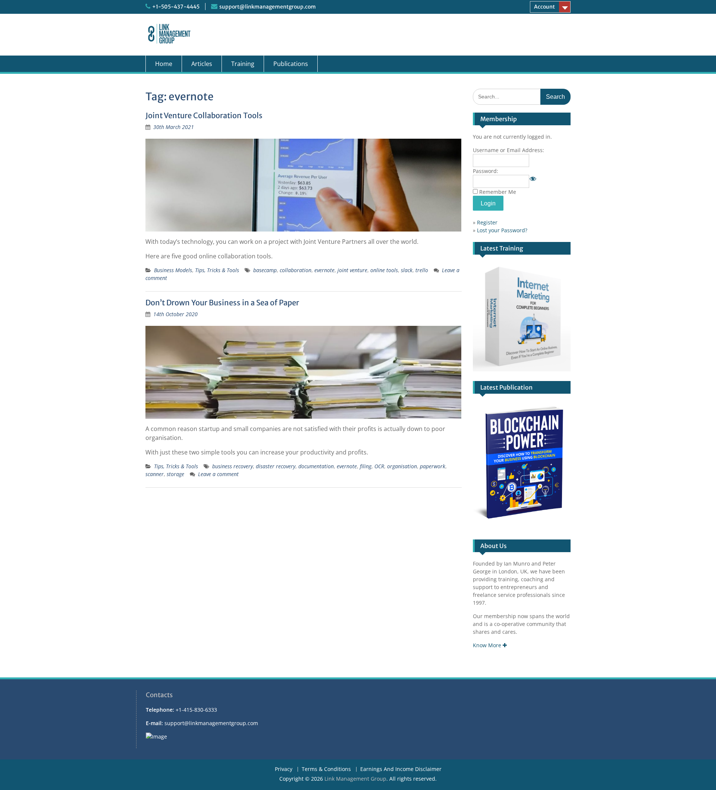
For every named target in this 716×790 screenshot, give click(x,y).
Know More (488, 645)
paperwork (432, 466)
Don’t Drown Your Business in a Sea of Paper (222, 302)
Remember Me (497, 191)
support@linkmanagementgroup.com (267, 6)
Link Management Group (355, 778)
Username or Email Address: (508, 150)
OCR (379, 466)
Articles (201, 64)
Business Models (173, 270)
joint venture (352, 270)
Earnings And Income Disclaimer (401, 769)
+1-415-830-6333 (196, 709)
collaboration (295, 270)
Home (163, 64)
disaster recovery (275, 466)
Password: (485, 170)
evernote (324, 270)
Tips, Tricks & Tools (217, 270)
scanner (154, 474)
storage (175, 474)
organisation (402, 466)
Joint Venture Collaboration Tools (204, 115)
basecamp (265, 270)
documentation (316, 466)
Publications (290, 64)
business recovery (232, 466)
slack (406, 270)
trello (421, 270)
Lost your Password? (502, 230)
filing (365, 466)
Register (487, 222)
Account (544, 6)
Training (242, 64)
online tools (384, 270)
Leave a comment (218, 474)
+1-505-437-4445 (176, 6)
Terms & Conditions (326, 769)
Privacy (283, 769)
